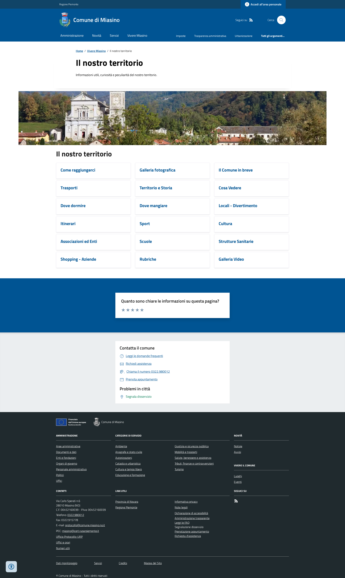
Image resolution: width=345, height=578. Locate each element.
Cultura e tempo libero (128, 469)
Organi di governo (66, 463)
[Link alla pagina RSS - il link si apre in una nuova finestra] (251, 20)
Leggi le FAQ (182, 522)
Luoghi (238, 476)
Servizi (114, 35)
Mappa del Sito (153, 563)
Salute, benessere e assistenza (193, 458)
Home (79, 51)
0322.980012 (75, 515)
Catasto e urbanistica (128, 463)
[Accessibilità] (11, 567)
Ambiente (121, 446)
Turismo (179, 469)
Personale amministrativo (71, 469)
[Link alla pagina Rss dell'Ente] (236, 501)
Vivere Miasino (137, 35)
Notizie (238, 446)
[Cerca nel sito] (280, 20)
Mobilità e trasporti (186, 452)
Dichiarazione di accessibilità (191, 513)
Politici (60, 475)
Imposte (181, 36)
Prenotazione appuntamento (192, 531)
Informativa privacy (186, 501)
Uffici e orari (63, 542)
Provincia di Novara (126, 501)
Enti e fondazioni (66, 458)
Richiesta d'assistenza (188, 536)
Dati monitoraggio (66, 563)
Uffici (59, 481)
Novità (96, 35)
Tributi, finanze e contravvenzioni (194, 463)
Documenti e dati (66, 452)
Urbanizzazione (243, 36)
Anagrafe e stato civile (128, 452)
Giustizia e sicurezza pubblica (192, 446)
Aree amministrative (68, 446)
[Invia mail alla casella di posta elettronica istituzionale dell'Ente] (85, 525)
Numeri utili (63, 548)
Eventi (238, 482)
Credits (123, 563)
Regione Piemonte (68, 4)
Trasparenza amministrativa (210, 36)
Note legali (181, 507)
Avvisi (237, 452)
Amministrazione (72, 35)
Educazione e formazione (130, 475)
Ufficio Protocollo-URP (69, 536)
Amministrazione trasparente (192, 518)
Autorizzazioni (123, 458)
